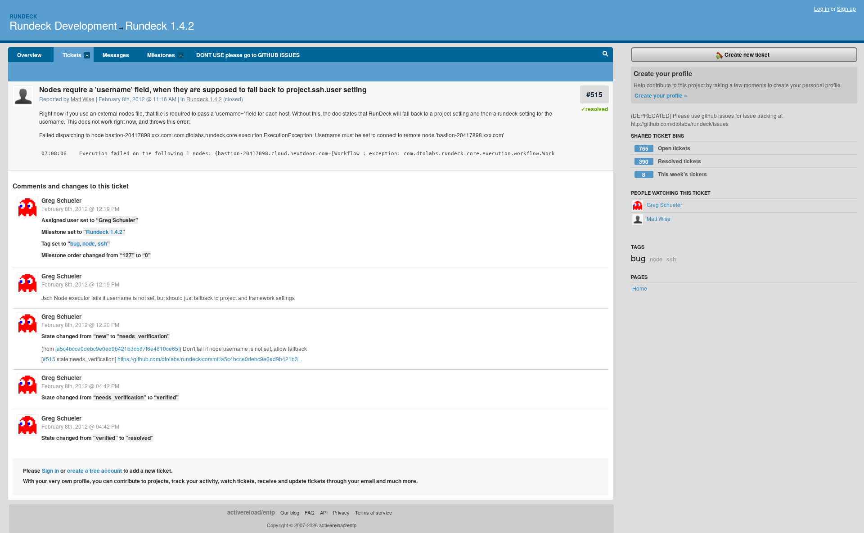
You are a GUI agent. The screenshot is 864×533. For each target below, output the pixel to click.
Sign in (50, 470)
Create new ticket (746, 54)
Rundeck (23, 16)
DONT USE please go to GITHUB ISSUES (248, 55)
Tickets (67, 55)
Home (639, 288)
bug (75, 243)
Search (605, 55)
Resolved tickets (670, 161)
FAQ (310, 512)
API (324, 512)
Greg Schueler (61, 200)
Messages (116, 55)
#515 (594, 94)
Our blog (289, 512)
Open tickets (664, 148)
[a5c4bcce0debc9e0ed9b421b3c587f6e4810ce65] (117, 348)
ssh (102, 243)
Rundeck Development (63, 25)
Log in (821, 8)
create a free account (94, 470)
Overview (29, 55)
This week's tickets (674, 174)
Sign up (846, 8)
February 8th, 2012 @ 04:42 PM (80, 386)
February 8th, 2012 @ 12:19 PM (80, 208)
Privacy (341, 512)
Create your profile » (660, 95)
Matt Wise (82, 99)
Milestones (156, 55)
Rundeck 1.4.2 (159, 25)
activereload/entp (251, 512)
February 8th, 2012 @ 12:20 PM (80, 324)
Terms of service (373, 512)
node (88, 243)
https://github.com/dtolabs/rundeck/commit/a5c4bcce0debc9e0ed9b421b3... (209, 359)
